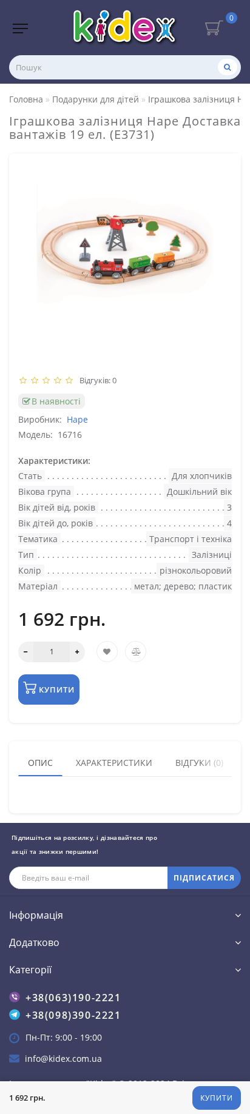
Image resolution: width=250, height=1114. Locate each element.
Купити (216, 1098)
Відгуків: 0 (96, 380)
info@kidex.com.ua (63, 1058)
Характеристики (114, 762)
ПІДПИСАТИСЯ (204, 878)
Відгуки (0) (199, 762)
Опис (40, 762)
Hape (77, 419)
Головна (26, 99)
